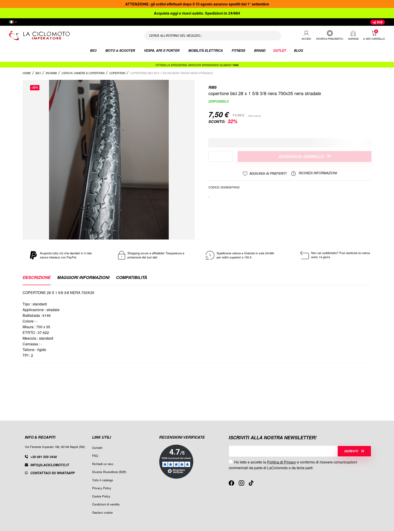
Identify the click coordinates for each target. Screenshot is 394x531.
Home (27, 73)
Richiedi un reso (102, 464)
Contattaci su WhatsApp (52, 473)
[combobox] (212, 35)
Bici (38, 73)
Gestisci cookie (102, 512)
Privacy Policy (101, 488)
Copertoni (117, 73)
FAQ (95, 455)
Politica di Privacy (281, 462)
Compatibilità (131, 278)
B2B (379, 22)
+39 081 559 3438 (43, 456)
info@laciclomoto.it (49, 465)
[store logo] (70, 35)
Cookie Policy (101, 496)
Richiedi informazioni (317, 173)
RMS (212, 87)
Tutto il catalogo (102, 480)
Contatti (97, 447)
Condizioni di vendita (105, 504)
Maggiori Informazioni (83, 278)
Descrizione (37, 278)
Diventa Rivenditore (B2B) (109, 472)
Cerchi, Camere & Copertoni (83, 73)
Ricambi (51, 73)
